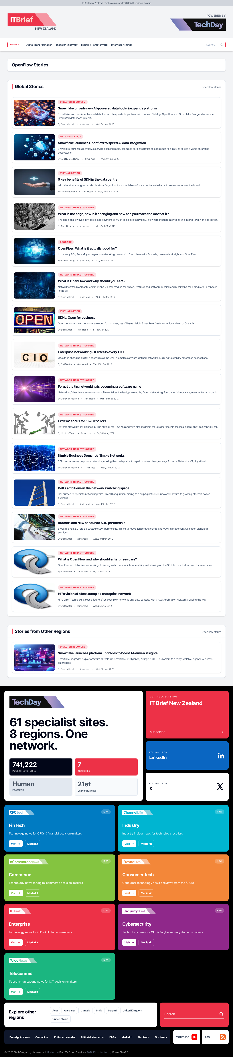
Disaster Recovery (67, 44)
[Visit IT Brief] (29, 911)
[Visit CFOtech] (29, 812)
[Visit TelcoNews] (29, 960)
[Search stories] (221, 1014)
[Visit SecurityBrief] (142, 911)
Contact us (41, 1037)
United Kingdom (132, 1010)
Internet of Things (121, 44)
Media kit (32, 843)
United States (60, 1019)
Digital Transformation (39, 44)
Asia (55, 1010)
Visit (13, 843)
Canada (85, 1010)
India (99, 1010)
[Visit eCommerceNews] (29, 862)
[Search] (221, 44)
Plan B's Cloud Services (72, 1052)
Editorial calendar (64, 1037)
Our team (143, 1037)
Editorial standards (92, 1037)
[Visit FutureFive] (142, 862)
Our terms (161, 1037)
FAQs (112, 1037)
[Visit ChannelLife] (142, 812)
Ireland (112, 1010)
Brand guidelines (19, 1037)
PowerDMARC (120, 1052)
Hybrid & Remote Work (94, 44)
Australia (69, 1010)
